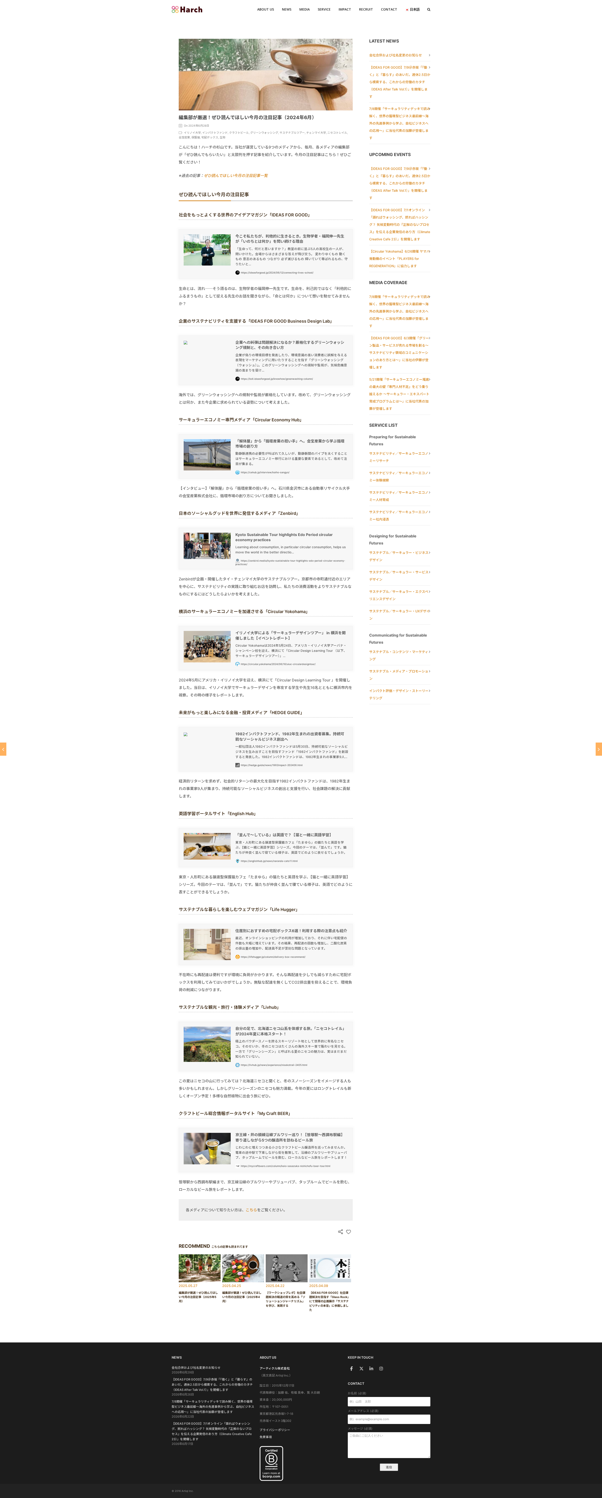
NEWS (286, 9)
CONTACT (389, 9)
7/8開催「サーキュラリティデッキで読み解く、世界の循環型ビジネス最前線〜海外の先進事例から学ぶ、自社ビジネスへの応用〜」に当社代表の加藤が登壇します (399, 123)
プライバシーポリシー (275, 1430)
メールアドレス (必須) (363, 1411)
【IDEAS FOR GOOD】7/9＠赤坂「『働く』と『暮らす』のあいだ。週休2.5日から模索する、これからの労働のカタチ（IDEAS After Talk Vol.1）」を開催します (399, 81)
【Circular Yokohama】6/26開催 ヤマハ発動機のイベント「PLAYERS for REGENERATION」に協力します (399, 258)
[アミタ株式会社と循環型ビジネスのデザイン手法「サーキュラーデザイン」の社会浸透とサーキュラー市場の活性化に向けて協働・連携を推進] (3, 749)
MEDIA (304, 9)
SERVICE (324, 9)
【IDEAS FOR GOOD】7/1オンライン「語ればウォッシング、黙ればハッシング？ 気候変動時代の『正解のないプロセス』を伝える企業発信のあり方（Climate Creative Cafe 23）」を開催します (399, 224)
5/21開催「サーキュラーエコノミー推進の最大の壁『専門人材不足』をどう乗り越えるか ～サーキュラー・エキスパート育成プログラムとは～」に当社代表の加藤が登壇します (399, 394)
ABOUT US (265, 9)
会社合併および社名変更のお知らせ (395, 55)
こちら (251, 1210)
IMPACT (345, 9)
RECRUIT (366, 9)
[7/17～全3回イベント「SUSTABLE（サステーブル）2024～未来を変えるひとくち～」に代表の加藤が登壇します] (599, 749)
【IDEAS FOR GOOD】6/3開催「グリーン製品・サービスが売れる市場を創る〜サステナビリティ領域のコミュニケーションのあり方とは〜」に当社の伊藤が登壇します (399, 352)
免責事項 (266, 1437)
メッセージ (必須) (360, 1428)
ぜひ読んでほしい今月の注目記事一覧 (236, 175)
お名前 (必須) (357, 1393)
